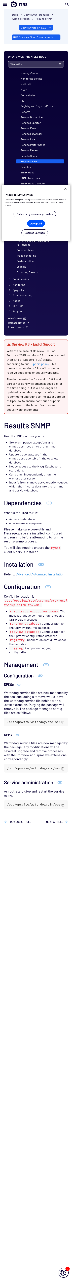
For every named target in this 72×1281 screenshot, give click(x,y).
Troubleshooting (26, 255)
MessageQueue (30, 73)
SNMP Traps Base (31, 177)
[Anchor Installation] (41, 564)
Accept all (36, 223)
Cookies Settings (35, 232)
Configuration (21, 279)
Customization (25, 261)
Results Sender (30, 155)
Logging (21, 266)
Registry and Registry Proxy (37, 106)
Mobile (16, 300)
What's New (15, 318)
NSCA (24, 89)
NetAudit (26, 84)
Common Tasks (25, 250)
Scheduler (27, 166)
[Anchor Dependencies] (49, 502)
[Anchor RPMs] (17, 735)
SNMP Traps (27, 172)
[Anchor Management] (46, 664)
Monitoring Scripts (31, 78)
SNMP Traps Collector (33, 183)
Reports (25, 111)
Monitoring (19, 284)
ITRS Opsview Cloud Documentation (34, 37)
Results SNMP (43, 18)
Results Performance (33, 144)
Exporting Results (27, 272)
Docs (15, 14)
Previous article (20, 821)
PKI (22, 100)
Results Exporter (31, 122)
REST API (18, 306)
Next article (54, 821)
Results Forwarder (31, 133)
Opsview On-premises (37, 14)
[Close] (65, 188)
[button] (64, 1273)
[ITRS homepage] (36, 4)
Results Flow (28, 128)
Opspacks (18, 290)
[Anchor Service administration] (59, 782)
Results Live (28, 139)
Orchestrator (28, 95)
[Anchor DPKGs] (18, 684)
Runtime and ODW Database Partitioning (33, 242)
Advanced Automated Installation (40, 574)
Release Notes (16, 322)
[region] (36, 213)
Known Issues (16, 327)
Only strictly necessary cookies (35, 214)
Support (17, 311)
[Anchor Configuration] (48, 586)
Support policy (39, 364)
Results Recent (30, 150)
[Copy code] (63, 722)
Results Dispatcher (32, 117)
